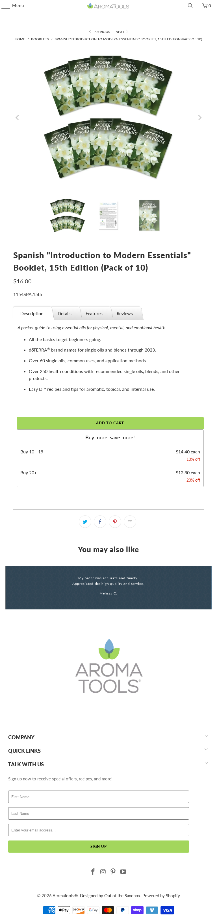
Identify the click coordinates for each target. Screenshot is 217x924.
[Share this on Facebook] (100, 521)
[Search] (190, 5)
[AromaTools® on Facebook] (93, 872)
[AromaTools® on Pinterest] (113, 872)
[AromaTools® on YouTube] (123, 872)
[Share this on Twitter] (85, 521)
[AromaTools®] (108, 5)
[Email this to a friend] (130, 521)
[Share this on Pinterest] (115, 521)
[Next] (199, 117)
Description (32, 313)
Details (64, 313)
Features (94, 313)
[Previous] (17, 117)
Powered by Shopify (161, 895)
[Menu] (3, 5)
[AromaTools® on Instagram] (103, 872)
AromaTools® (65, 895)
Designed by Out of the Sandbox (110, 895)
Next (120, 32)
